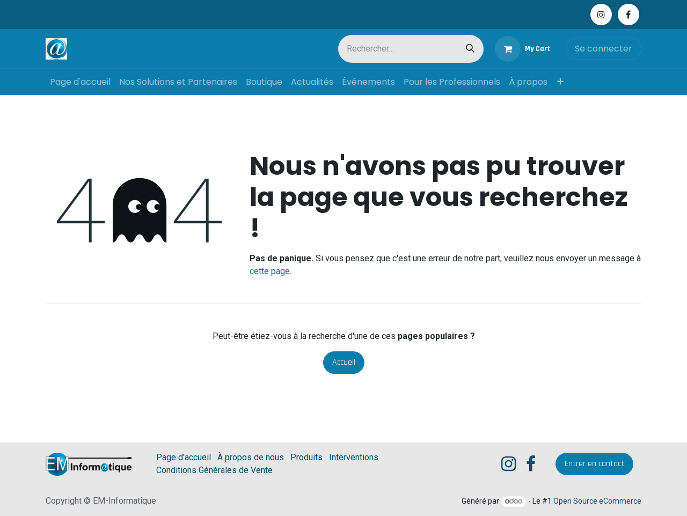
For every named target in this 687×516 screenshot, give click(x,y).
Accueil (343, 362)
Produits (306, 457)
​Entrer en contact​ (594, 463)
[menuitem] (80, 82)
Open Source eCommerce (597, 501)
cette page (270, 271)
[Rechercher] (470, 49)
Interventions (353, 457)
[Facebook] (628, 14)
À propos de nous (250, 457)
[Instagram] (601, 14)
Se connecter (603, 48)
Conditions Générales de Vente (214, 470)
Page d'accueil (183, 457)
